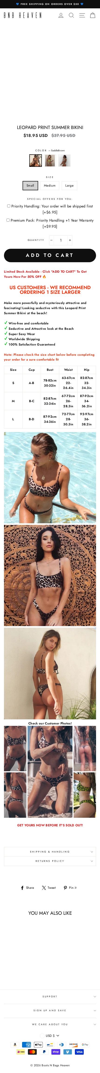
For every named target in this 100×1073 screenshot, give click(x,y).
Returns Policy (50, 861)
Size (50, 177)
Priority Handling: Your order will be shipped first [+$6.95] (52, 209)
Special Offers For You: (50, 199)
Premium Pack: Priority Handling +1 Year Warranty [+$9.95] (52, 223)
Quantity (36, 240)
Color (49, 150)
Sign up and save (50, 1010)
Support (50, 996)
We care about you (50, 1024)
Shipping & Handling (50, 851)
